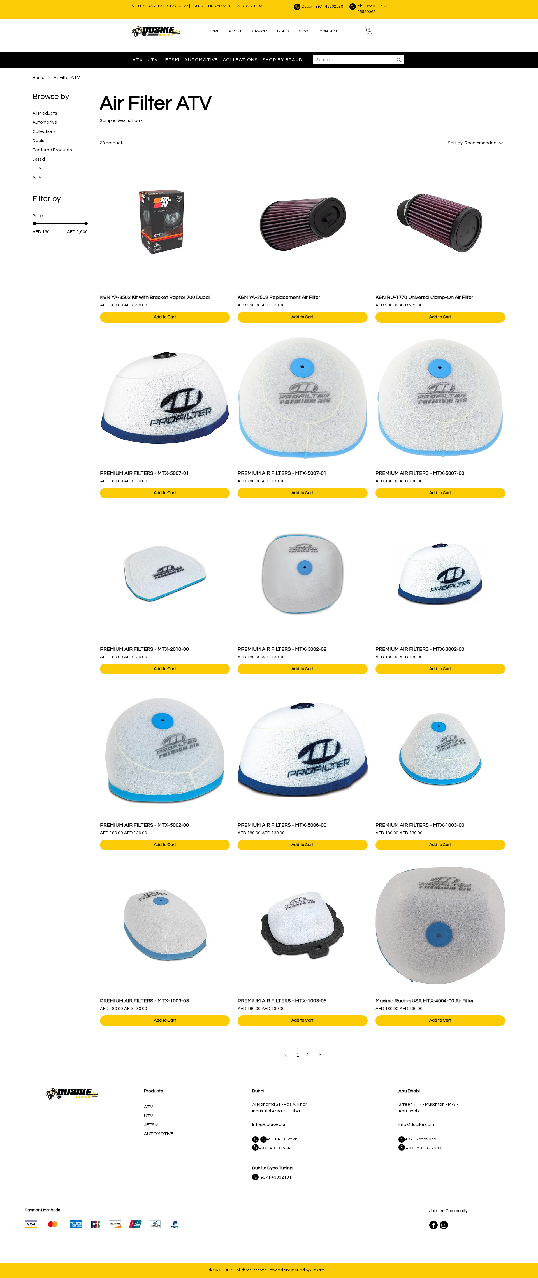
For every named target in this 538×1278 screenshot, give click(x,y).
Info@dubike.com (270, 1124)
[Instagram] (444, 1225)
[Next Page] (319, 1054)
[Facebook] (433, 1225)
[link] (369, 30)
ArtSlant (317, 1270)
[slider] (34, 223)
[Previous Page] (285, 1054)
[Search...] (398, 59)
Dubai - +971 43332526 (322, 6)
